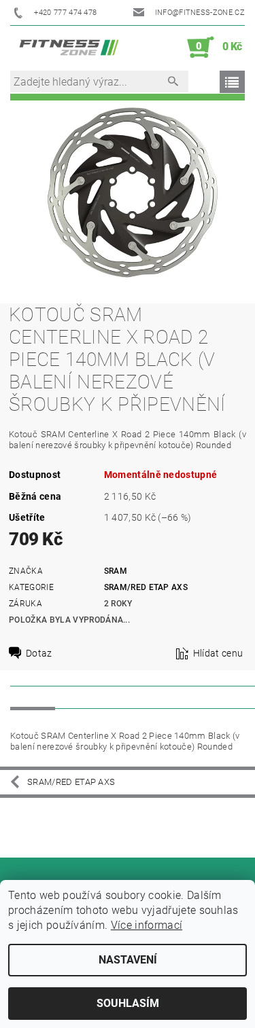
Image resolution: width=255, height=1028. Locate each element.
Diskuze (86, 696)
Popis (32, 696)
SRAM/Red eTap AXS (146, 587)
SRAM (115, 571)
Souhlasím (128, 1003)
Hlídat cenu (218, 653)
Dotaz (39, 653)
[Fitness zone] (69, 47)
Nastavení (128, 959)
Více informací (146, 925)
